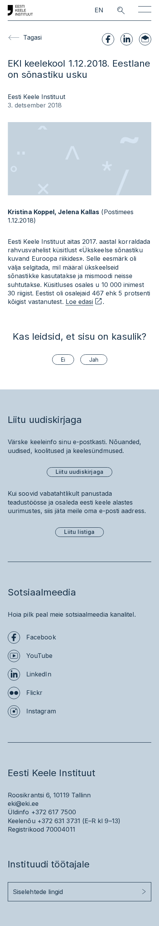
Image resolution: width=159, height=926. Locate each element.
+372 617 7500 (53, 812)
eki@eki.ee (23, 803)
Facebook (41, 637)
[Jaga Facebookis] (108, 39)
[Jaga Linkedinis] (126, 39)
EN (99, 10)
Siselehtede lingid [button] (38, 892)
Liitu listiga (79, 531)
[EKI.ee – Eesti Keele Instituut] (20, 10)
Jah (93, 359)
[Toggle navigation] (144, 10)
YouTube (39, 655)
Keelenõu (22, 821)
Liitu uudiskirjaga (79, 471)
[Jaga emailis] (145, 39)
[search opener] (114, 10)
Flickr (34, 692)
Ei (63, 359)
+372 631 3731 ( (61, 821)
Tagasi (32, 37)
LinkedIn (38, 674)
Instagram (41, 711)
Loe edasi (79, 301)
